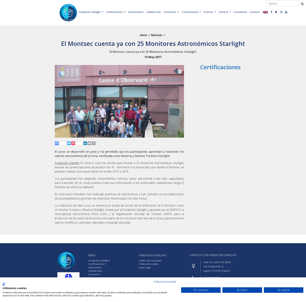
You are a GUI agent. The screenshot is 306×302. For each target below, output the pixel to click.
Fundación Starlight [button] (89, 12)
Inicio (143, 35)
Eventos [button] (224, 12)
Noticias (156, 35)
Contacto (255, 12)
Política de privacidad (165, 281)
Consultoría (240, 12)
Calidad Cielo (153, 12)
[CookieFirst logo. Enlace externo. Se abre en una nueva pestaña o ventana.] (4, 284)
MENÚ (91, 255)
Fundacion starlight (152, 255)
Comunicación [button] (190, 12)
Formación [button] (170, 12)
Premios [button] (209, 12)
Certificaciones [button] (115, 12)
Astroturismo (135, 12)
